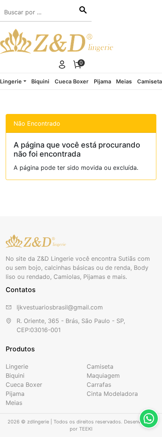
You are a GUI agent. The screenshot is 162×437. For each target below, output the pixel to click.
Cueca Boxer (72, 81)
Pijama (102, 81)
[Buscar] (83, 10)
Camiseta (149, 81)
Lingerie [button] (11, 81)
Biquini (40, 81)
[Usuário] (62, 65)
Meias (124, 81)
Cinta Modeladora (112, 393)
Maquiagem (103, 375)
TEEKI (85, 429)
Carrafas (99, 384)
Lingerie (17, 366)
